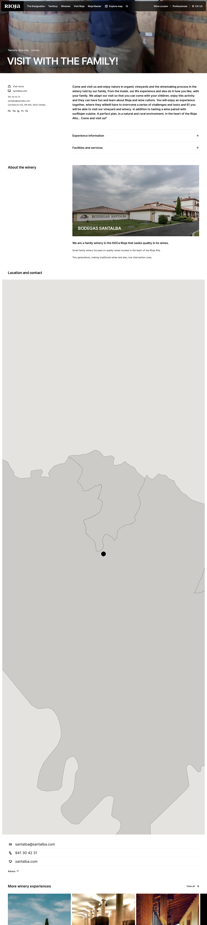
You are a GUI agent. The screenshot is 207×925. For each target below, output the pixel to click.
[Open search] (127, 6)
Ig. (18, 110)
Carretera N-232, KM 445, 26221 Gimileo (26, 105)
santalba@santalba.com (19, 101)
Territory (53, 6)
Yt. (22, 110)
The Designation (36, 6)
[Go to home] (12, 6)
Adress (11, 871)
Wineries (65, 6)
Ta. (26, 110)
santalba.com (20, 90)
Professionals (180, 6)
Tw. (14, 110)
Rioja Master (94, 6)
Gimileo (35, 50)
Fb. (9, 110)
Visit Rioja (79, 6)
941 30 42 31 (14, 97)
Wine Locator (161, 6)
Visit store (18, 86)
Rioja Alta (23, 50)
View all (191, 886)
